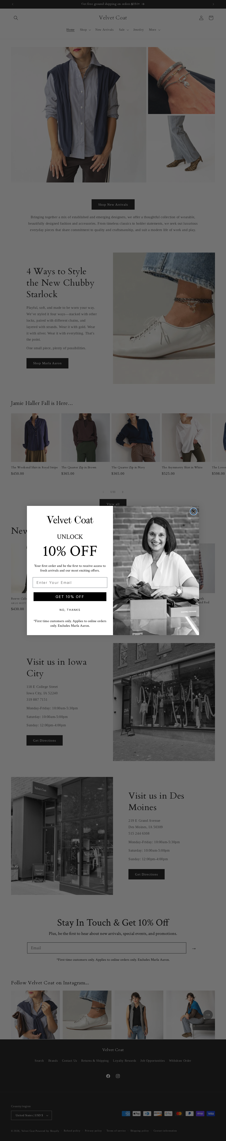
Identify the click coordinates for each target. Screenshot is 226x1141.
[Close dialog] (193, 511)
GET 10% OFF (70, 596)
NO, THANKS (70, 609)
